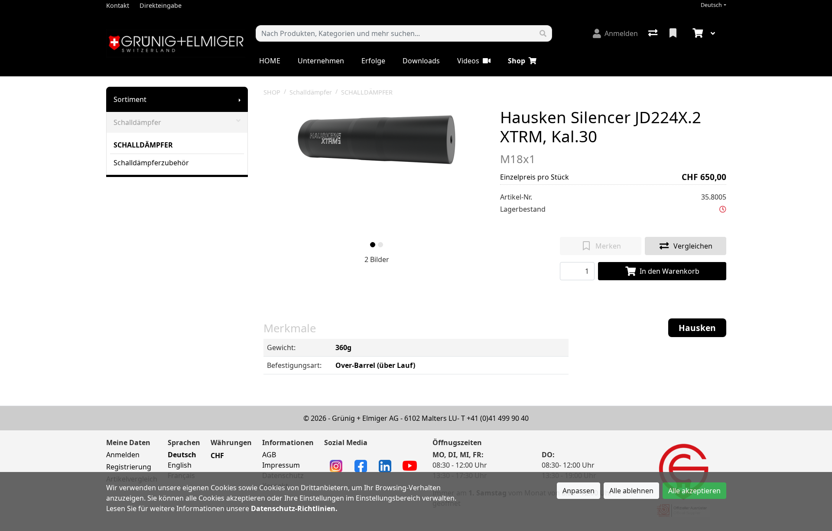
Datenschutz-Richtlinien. (294, 508)
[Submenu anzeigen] (239, 99)
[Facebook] (360, 465)
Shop (516, 61)
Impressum (281, 465)
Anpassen (578, 490)
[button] (722, 209)
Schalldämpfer (137, 122)
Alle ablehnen (631, 490)
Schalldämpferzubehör (151, 162)
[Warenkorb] (697, 33)
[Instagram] (336, 465)
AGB (269, 454)
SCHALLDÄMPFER (143, 145)
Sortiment (130, 99)
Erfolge (373, 61)
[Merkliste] (673, 33)
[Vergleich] (653, 33)
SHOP (271, 92)
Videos (468, 61)
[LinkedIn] (385, 465)
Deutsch (711, 5)
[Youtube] (410, 465)
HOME (269, 61)
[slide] (372, 244)
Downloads (421, 61)
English (180, 465)
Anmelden (123, 454)
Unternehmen (321, 61)
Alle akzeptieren (694, 490)
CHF (217, 455)
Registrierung (128, 467)
